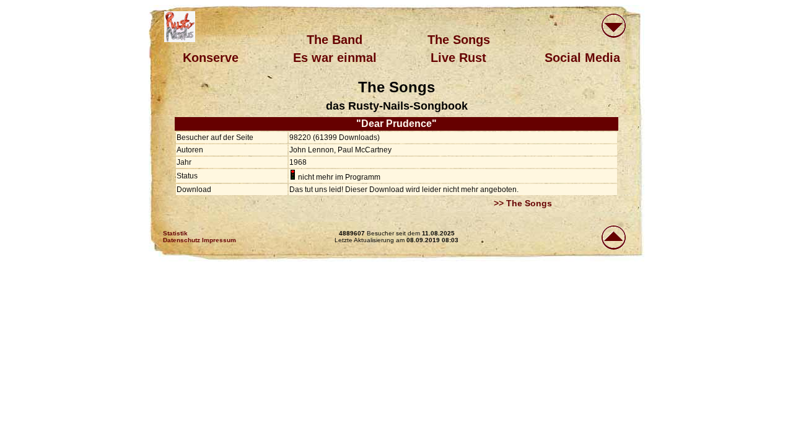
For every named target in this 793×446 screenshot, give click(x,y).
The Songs (458, 39)
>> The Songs (523, 203)
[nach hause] (179, 26)
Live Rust (458, 57)
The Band (334, 39)
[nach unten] (613, 27)
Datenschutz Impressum (199, 240)
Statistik (175, 233)
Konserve (211, 57)
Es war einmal (335, 57)
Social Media (582, 57)
